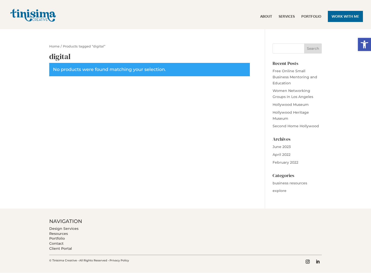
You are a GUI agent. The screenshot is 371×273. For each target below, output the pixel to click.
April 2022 (281, 154)
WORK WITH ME (345, 16)
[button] (364, 44)
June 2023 (282, 146)
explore (279, 190)
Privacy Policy (119, 260)
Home (54, 46)
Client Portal (60, 248)
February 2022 (285, 162)
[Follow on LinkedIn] (318, 262)
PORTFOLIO (311, 16)
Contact (56, 243)
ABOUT (266, 16)
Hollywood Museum (291, 104)
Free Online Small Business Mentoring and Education (295, 77)
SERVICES (287, 16)
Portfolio (57, 238)
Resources (58, 233)
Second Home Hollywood (296, 126)
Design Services (63, 228)
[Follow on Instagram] (308, 262)
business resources (290, 183)
